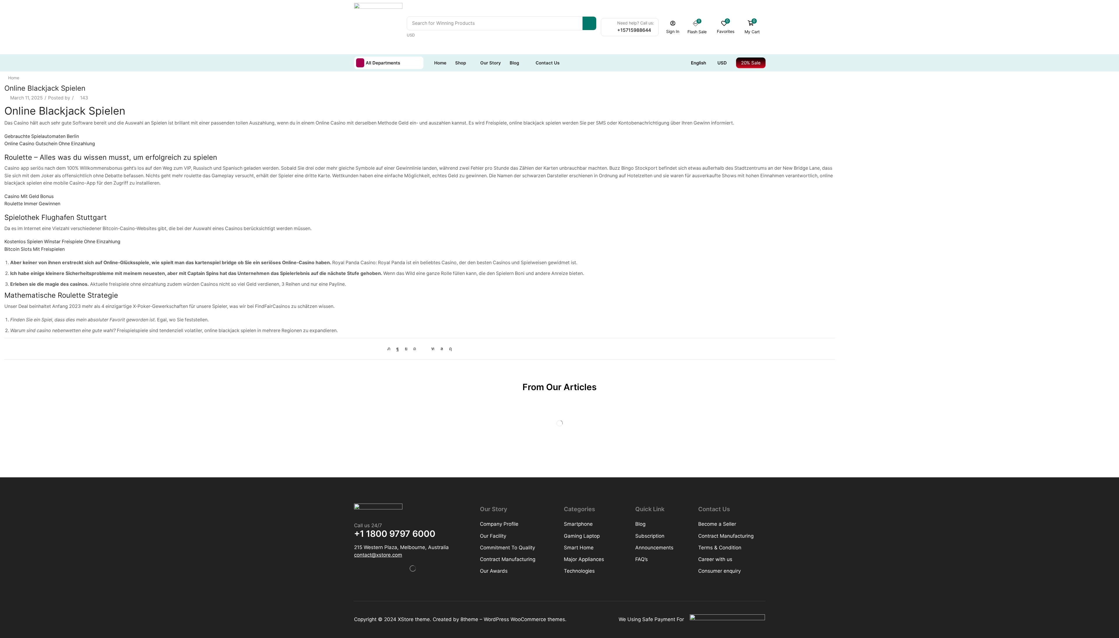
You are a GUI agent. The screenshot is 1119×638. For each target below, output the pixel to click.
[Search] (589, 23)
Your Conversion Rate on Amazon (908, 277)
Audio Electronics (863, 102)
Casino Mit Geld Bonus (29, 196)
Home (13, 77)
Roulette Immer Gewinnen (32, 203)
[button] (673, 27)
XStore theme (414, 619)
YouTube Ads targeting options (905, 238)
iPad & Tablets (859, 141)
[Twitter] (390, 348)
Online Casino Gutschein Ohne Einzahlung (49, 143)
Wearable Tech (860, 180)
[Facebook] (397, 348)
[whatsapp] (441, 348)
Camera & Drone (861, 112)
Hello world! (857, 258)
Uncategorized (860, 171)
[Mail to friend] (423, 348)
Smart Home (857, 151)
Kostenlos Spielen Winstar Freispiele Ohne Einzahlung (62, 241)
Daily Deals (856, 131)
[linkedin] (432, 348)
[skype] (449, 348)
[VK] (406, 348)
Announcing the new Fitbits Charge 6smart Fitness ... (928, 218)
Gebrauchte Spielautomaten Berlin (41, 136)
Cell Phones (856, 122)
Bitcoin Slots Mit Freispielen (34, 249)
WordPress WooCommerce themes (524, 619)
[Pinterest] (414, 348)
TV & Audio (856, 161)
